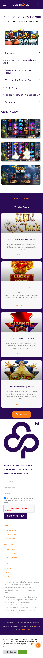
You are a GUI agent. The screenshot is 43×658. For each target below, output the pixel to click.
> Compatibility (10, 87)
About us (9, 569)
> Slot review (9, 53)
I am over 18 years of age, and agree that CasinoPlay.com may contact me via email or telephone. (19, 501)
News (8, 572)
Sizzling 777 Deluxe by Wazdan (21, 338)
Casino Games (11, 553)
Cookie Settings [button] (10, 652)
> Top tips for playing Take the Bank (20, 95)
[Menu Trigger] (4, 4)
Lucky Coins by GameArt (21, 288)
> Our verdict (9, 102)
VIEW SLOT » (21, 255)
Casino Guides (11, 531)
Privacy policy (24, 629)
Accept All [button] (23, 652)
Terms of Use (10, 538)
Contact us (9, 576)
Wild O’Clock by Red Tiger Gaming (21, 239)
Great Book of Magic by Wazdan (21, 387)
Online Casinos (11, 550)
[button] (21, 53)
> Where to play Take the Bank (18, 80)
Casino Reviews (11, 557)
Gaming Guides (11, 534)
